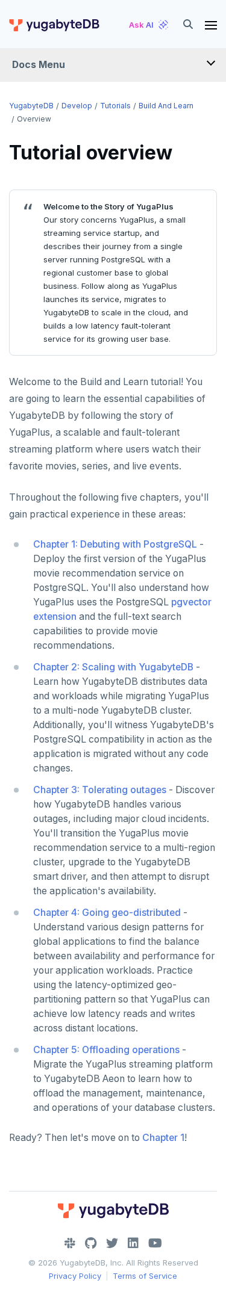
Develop (76, 105)
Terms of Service (145, 1276)
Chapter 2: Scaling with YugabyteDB (113, 667)
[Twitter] (112, 1243)
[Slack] (69, 1243)
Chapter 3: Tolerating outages (99, 790)
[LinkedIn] (133, 1243)
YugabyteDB (31, 105)
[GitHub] (90, 1243)
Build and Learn (166, 105)
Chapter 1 (163, 1137)
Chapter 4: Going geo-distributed (107, 912)
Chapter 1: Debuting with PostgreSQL (115, 544)
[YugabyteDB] (53, 25)
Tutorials (115, 105)
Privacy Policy (75, 1276)
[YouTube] (155, 1243)
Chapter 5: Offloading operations (106, 1050)
